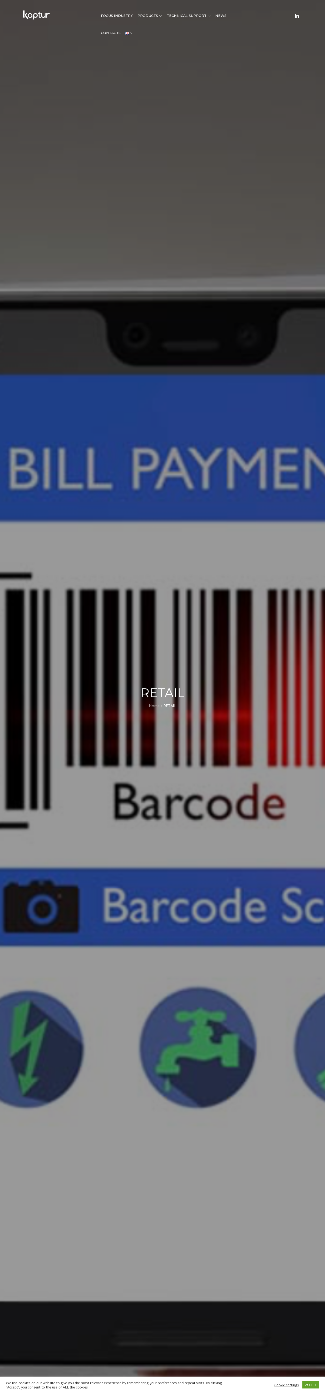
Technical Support (187, 16)
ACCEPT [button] (310, 1385)
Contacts (111, 33)
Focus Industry (117, 16)
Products (148, 16)
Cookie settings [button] (286, 1385)
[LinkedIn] (297, 15)
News (221, 16)
